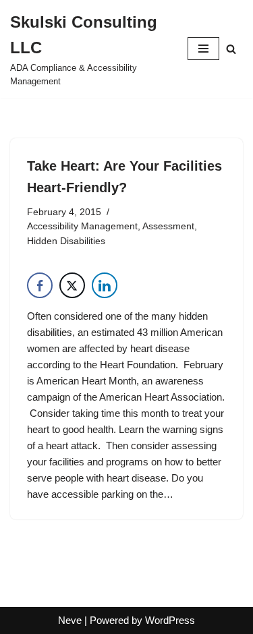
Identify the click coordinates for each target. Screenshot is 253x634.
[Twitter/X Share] (72, 285)
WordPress (170, 620)
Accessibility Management (82, 226)
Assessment (168, 226)
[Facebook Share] (40, 285)
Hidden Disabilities (66, 241)
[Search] (231, 49)
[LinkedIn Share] (104, 285)
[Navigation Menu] (203, 48)
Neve (70, 620)
